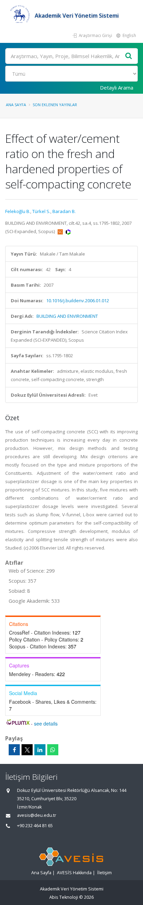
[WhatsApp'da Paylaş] (52, 749)
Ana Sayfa (16, 104)
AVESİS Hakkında (74, 873)
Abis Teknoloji (63, 897)
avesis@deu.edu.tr (36, 815)
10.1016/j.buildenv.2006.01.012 (77, 300)
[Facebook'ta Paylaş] (14, 749)
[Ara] (129, 56)
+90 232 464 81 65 (35, 826)
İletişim (104, 873)
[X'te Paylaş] (27, 749)
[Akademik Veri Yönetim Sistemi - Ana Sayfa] (20, 15)
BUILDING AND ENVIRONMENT (67, 316)
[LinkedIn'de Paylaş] (39, 749)
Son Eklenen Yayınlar (55, 104)
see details (46, 723)
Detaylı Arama (116, 87)
